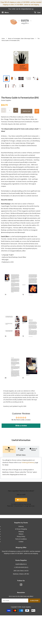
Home (3, 38)
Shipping (21, 531)
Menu (6, 12)
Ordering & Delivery (28, 462)
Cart (38, 12)
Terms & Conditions (21, 539)
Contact (21, 541)
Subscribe (34, 600)
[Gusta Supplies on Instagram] (21, 585)
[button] (36, 111)
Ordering (21, 526)
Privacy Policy (21, 536)
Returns (21, 534)
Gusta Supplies (26, 607)
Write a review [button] (21, 426)
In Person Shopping (21, 529)
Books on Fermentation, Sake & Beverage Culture (21, 38)
